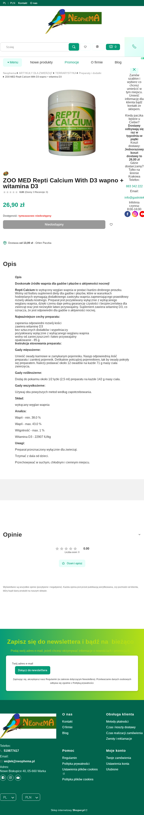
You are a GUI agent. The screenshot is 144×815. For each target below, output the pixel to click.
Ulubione (112, 769)
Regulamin (69, 757)
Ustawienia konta (117, 763)
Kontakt (22, 3)
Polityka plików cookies (77, 779)
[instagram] (135, 214)
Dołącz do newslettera (32, 670)
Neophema (9, 73)
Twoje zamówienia (118, 757)
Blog (65, 733)
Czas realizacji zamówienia (124, 733)
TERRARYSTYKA (65, 73)
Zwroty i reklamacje (119, 738)
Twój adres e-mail (22, 663)
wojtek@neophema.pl (19, 761)
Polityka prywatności (76, 763)
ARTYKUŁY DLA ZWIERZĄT (35, 73)
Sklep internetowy (68, 810)
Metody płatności (117, 721)
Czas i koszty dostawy (121, 727)
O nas (33, 3)
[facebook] (127, 214)
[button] (74, 47)
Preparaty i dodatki (90, 73)
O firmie (67, 727)
